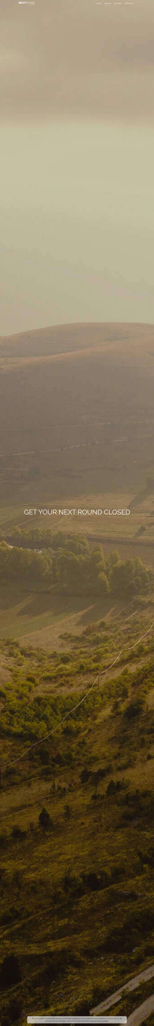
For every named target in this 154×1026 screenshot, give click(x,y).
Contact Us (129, 3)
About (98, 3)
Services (107, 3)
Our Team (118, 3)
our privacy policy (101, 1021)
